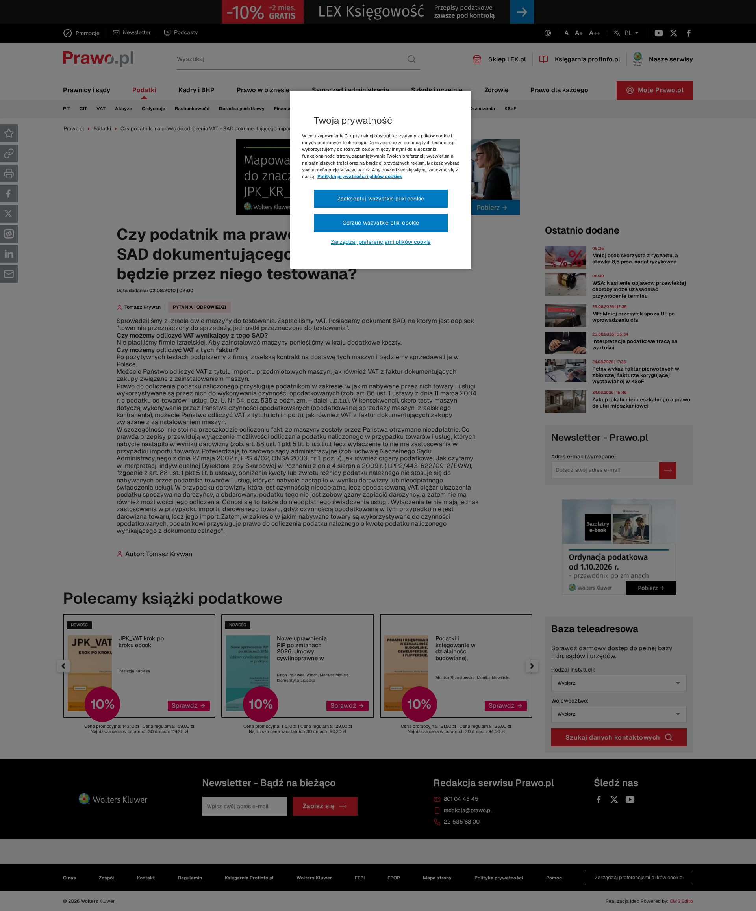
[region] (380, 180)
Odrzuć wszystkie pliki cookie (381, 222)
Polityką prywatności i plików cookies (359, 176)
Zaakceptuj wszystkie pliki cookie (380, 198)
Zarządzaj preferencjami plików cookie (381, 241)
